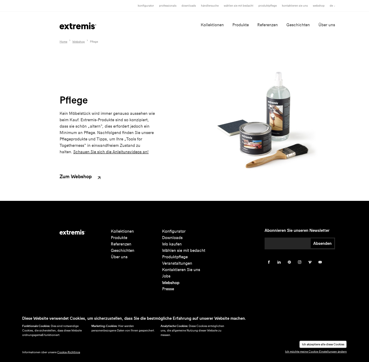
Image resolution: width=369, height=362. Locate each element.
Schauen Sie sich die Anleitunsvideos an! (111, 151)
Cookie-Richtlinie (68, 352)
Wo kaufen (172, 244)
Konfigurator (146, 5)
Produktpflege (267, 5)
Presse (168, 288)
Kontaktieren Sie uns (295, 5)
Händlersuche (210, 5)
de (331, 5)
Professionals (167, 5)
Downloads (189, 5)
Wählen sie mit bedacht (183, 250)
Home (63, 42)
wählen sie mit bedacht (238, 5)
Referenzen (267, 24)
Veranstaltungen (177, 263)
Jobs (166, 276)
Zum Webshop (76, 177)
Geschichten (298, 24)
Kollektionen (212, 24)
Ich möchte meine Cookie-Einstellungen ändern (316, 351)
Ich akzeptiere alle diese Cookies (323, 344)
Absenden (322, 243)
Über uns (326, 24)
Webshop (319, 5)
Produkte (240, 24)
